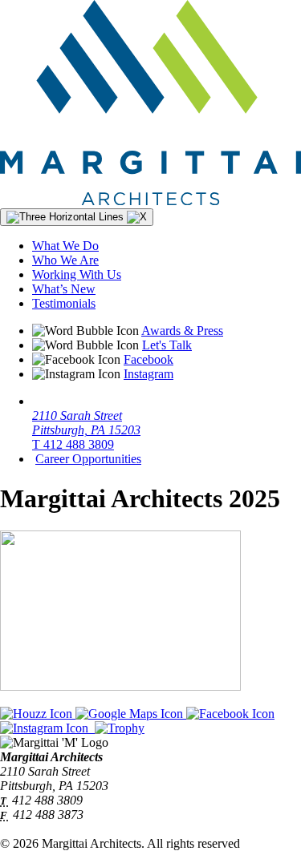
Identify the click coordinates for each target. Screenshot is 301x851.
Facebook (148, 359)
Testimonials (64, 303)
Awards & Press (182, 330)
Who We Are (65, 260)
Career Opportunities (88, 459)
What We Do (65, 245)
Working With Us (76, 274)
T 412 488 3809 (73, 444)
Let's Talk (167, 345)
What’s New (64, 289)
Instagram (148, 374)
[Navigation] (76, 217)
